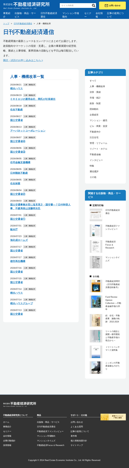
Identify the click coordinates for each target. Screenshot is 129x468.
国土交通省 (16, 120)
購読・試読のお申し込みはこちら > (23, 60)
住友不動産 (16, 109)
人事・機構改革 (97, 86)
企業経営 (94, 114)
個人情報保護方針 (79, 440)
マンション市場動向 (70, 15)
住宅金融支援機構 (20, 162)
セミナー (87, 15)
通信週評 (94, 171)
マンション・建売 (98, 120)
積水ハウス (16, 88)
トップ (6, 23)
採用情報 (7, 445)
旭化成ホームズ (19, 240)
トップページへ (19, 405)
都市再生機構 (17, 261)
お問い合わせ (115, 5)
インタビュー (96, 160)
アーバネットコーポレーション (27, 130)
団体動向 (94, 109)
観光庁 (14, 229)
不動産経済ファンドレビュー (50, 431)
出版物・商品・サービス (25, 15)
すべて (93, 80)
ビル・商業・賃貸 (98, 126)
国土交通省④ (17, 141)
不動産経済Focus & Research (50, 445)
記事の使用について (115, 15)
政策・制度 (95, 103)
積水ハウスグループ (21, 303)
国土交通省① (17, 219)
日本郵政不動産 (19, 173)
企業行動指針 (9, 440)
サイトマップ (77, 445)
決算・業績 (95, 92)
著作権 (74, 436)
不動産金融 (95, 154)
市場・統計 (95, 97)
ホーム (6, 422)
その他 (93, 177)
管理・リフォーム (98, 143)
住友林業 (15, 183)
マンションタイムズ (46, 440)
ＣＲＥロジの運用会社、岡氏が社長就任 (33, 99)
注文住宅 (94, 137)
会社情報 (99, 15)
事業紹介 (6, 15)
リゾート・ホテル (98, 148)
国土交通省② (17, 194)
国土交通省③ (17, 151)
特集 (92, 166)
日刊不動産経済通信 (49, 15)
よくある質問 (77, 426)
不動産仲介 (95, 131)
